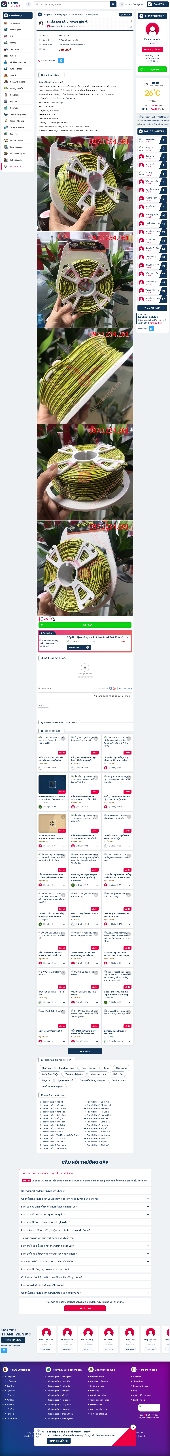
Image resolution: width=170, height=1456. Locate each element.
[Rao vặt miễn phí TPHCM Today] (154, 116)
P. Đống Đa (9, 1395)
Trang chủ (47, 14)
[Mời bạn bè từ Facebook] (151, 328)
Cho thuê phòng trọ (99, 1381)
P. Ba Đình (9, 1404)
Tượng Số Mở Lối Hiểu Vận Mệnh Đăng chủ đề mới (83, 954)
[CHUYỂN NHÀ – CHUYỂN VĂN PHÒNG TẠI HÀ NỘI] (117, 823)
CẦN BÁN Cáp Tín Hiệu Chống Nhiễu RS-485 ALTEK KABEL (117, 876)
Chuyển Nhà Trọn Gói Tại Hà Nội (51, 993)
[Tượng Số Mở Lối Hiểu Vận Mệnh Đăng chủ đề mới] (85, 940)
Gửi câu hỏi (85, 1308)
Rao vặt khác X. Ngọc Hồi (98, 1141)
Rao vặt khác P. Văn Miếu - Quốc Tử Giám (60, 1134)
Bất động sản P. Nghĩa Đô (59, 1385)
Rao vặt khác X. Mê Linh (52, 1141)
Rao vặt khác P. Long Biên (98, 1121)
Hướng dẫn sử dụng (142, 1395)
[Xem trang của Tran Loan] (40, 768)
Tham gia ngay (152, 307)
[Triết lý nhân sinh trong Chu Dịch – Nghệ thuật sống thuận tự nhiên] (117, 784)
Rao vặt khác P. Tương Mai (98, 1131)
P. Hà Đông (9, 1409)
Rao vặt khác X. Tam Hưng (54, 1144)
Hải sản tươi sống (98, 1395)
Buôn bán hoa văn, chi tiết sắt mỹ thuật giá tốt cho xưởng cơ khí (51, 758)
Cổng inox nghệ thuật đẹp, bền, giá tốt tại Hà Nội (83, 758)
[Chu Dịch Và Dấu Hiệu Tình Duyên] (85, 979)
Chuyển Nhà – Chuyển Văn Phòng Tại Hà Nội (116, 837)
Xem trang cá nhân (152, 49)
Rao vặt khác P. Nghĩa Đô (53, 1125)
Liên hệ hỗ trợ (139, 1399)
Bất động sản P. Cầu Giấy (59, 1381)
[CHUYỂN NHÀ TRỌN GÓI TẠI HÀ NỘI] (52, 979)
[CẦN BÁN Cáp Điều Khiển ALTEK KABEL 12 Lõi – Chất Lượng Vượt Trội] (85, 784)
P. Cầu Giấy (10, 1385)
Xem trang (46, 1349)
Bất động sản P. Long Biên (59, 1404)
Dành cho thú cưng (98, 1409)
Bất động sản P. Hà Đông (59, 1399)
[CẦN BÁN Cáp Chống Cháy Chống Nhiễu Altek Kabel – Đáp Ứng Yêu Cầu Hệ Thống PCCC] (117, 745)
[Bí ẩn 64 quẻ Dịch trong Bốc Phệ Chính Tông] (117, 901)
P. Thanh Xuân (11, 1418)
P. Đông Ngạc (61, 14)
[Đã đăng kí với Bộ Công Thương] (149, 1409)
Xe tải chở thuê (97, 1385)
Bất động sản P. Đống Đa (59, 1390)
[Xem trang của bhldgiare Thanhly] (40, 807)
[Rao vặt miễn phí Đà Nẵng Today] (153, 124)
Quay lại (125, 14)
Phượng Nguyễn (152, 38)
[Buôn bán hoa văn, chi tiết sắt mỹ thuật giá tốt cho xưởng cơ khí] (52, 745)
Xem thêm (85, 1051)
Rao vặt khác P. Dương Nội (54, 1108)
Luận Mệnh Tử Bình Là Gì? (50, 1030)
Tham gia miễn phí (58, 1440)
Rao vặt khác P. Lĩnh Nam (53, 1121)
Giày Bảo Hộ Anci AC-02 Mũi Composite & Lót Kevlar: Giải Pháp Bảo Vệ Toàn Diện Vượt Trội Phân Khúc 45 (52, 797)
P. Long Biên (10, 1376)
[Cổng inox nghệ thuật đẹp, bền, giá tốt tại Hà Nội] (85, 745)
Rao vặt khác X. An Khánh (98, 1134)
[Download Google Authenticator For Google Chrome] (52, 823)
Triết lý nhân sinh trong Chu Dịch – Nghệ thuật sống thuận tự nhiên (117, 797)
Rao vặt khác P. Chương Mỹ (99, 1105)
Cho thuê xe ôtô (97, 1376)
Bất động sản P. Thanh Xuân (60, 1413)
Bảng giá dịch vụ (140, 1385)
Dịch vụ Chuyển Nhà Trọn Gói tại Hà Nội (84, 915)
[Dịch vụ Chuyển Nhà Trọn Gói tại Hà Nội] (85, 901)
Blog (135, 1390)
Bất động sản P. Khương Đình (61, 1418)
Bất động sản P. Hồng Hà (59, 1409)
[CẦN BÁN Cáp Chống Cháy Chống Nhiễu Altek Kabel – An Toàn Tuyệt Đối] (85, 1018)
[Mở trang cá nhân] (142, 140)
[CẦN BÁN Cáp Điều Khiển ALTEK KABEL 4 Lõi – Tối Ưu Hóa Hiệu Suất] (85, 823)
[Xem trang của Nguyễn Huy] (106, 846)
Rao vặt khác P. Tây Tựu (52, 1131)
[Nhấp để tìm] (113, 4)
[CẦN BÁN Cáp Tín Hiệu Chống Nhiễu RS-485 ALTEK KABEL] (117, 862)
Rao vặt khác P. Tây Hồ (97, 1128)
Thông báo (138, 1381)
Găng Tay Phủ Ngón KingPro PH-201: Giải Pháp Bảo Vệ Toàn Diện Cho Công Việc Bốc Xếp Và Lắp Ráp (85, 876)
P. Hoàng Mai (10, 1381)
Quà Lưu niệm (96, 1404)
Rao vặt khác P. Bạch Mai (98, 1101)
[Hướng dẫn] (28, 4)
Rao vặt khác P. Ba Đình (52, 1101)
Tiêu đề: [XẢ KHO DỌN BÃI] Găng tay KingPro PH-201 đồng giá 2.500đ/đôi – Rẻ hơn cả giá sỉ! (51, 915)
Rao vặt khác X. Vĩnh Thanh (54, 1148)
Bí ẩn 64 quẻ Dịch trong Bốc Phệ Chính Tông (116, 915)
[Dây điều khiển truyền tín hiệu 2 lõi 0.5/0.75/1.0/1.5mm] (117, 1018)
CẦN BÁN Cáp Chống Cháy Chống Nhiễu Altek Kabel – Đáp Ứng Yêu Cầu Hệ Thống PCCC (116, 758)
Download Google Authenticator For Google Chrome (51, 837)
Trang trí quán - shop (99, 1399)
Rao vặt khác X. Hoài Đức (98, 1138)
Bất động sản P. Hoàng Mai (60, 1376)
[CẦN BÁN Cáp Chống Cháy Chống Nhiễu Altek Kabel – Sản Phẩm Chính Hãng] (52, 862)
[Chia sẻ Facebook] (61, 60)
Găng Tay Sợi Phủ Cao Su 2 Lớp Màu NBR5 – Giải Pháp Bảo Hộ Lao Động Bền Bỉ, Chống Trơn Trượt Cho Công (117, 993)
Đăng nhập (126, 688)
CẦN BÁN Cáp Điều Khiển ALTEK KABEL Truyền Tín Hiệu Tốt (50, 954)
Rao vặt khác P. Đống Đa (98, 1108)
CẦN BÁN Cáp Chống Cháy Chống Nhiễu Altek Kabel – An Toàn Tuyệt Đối (83, 1032)
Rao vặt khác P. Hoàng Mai (99, 1115)
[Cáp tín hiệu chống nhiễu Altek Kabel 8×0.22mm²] (51, 643)
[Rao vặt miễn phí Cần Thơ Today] (153, 120)
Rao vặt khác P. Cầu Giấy (53, 1105)
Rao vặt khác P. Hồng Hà (53, 1118)
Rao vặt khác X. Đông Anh (53, 1138)
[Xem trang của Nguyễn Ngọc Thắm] (106, 768)
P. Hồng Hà (9, 1413)
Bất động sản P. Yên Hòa (58, 1395)
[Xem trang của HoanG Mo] (106, 807)
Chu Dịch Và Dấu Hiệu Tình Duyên (83, 993)
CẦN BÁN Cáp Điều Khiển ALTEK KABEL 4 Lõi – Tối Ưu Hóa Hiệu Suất (84, 837)
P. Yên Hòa (9, 1399)
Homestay (94, 1390)
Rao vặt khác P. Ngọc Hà (98, 1125)
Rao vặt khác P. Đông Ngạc (54, 1111)
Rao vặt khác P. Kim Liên (98, 1118)
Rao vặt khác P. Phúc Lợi (53, 1128)
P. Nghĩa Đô (10, 1390)
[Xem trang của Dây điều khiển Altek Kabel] (106, 1041)
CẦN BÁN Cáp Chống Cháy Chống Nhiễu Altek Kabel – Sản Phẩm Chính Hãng (51, 876)
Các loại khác (92, 14)
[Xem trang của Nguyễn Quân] (40, 846)
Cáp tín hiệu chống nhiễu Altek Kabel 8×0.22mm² (95, 637)
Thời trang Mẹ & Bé (98, 1413)
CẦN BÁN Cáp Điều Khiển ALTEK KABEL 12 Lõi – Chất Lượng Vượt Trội (83, 797)
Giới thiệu (137, 1376)
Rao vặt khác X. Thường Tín (99, 1144)
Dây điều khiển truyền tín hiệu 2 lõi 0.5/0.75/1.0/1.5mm (115, 1032)
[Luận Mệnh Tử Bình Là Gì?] (52, 1018)
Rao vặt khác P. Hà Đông (98, 1111)
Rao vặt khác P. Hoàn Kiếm (54, 1115)
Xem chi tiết (74, 647)
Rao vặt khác (76, 14)
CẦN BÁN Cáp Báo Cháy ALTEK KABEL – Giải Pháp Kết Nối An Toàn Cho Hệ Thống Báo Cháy (117, 954)
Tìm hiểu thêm (156, 322)
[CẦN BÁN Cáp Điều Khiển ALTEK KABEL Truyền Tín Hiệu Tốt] (52, 940)
